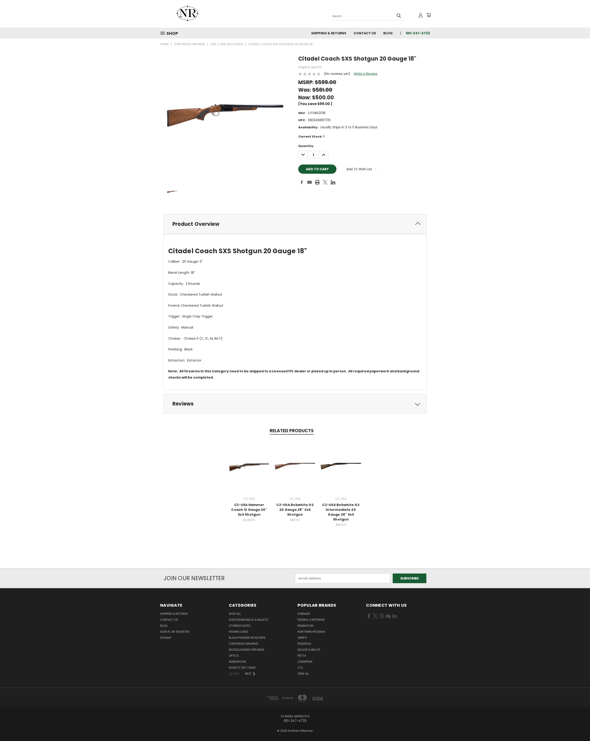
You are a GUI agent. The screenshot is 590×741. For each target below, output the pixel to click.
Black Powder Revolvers (247, 638)
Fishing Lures (238, 632)
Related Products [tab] (292, 431)
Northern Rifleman (311, 632)
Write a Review (365, 73)
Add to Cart (295, 470)
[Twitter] (325, 182)
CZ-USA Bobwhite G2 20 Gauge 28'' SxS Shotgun (295, 510)
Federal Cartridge (311, 620)
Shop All (235, 614)
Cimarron (305, 662)
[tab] (295, 224)
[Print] (317, 182)
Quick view (249, 461)
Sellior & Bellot (309, 650)
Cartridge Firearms (243, 644)
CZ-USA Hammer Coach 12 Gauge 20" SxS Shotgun (249, 510)
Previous (578, 726)
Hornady (304, 614)
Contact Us (365, 33)
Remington (305, 626)
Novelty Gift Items (242, 668)
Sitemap (165, 638)
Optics (234, 656)
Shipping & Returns (328, 33)
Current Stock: (311, 136)
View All (303, 674)
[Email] (309, 182)
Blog (388, 33)
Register (182, 632)
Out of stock (249, 470)
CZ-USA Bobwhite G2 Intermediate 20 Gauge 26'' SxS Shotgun (341, 512)
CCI (300, 668)
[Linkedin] (333, 182)
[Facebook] (301, 182)
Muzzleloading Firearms (246, 650)
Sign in (165, 632)
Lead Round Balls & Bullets (248, 620)
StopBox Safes (239, 626)
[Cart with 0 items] (428, 15)
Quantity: (306, 146)
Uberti (302, 638)
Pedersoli (304, 644)
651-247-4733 (418, 33)
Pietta (302, 656)
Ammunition (237, 662)
